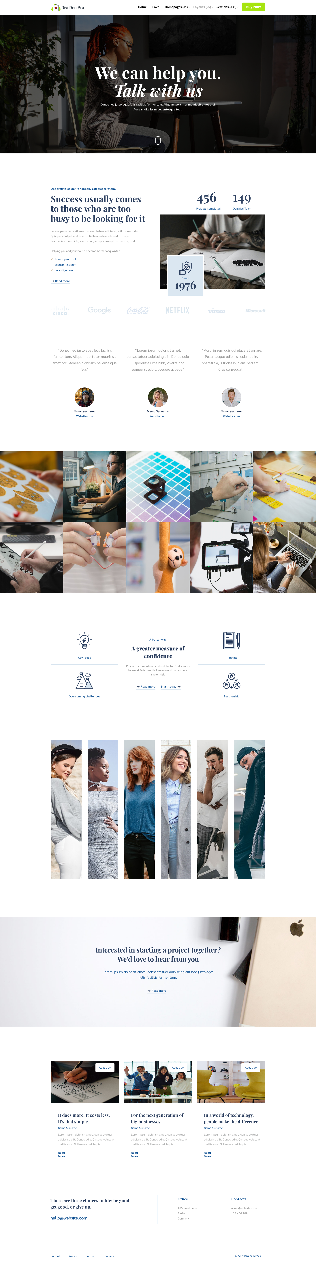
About (56, 1256)
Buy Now (253, 7)
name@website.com (244, 1208)
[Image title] (31, 486)
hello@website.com (68, 1218)
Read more (62, 281)
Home (142, 7)
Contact (91, 1256)
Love (155, 7)
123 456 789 (239, 1213)
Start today (168, 686)
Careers (109, 1256)
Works (73, 1256)
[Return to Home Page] (67, 5)
